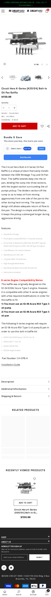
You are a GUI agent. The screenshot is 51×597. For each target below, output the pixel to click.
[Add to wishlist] (35, 479)
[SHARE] (48, 126)
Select (41, 149)
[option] (25, 43)
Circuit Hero (14, 113)
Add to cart (19, 126)
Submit (39, 557)
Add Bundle (25, 157)
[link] (42, 126)
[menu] (3, 11)
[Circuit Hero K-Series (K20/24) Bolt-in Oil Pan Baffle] (25, 488)
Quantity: (5, 103)
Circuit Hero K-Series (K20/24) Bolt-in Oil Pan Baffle (25, 511)
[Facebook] (4, 567)
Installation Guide (10, 364)
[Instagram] (11, 567)
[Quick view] (35, 484)
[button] (42, 64)
